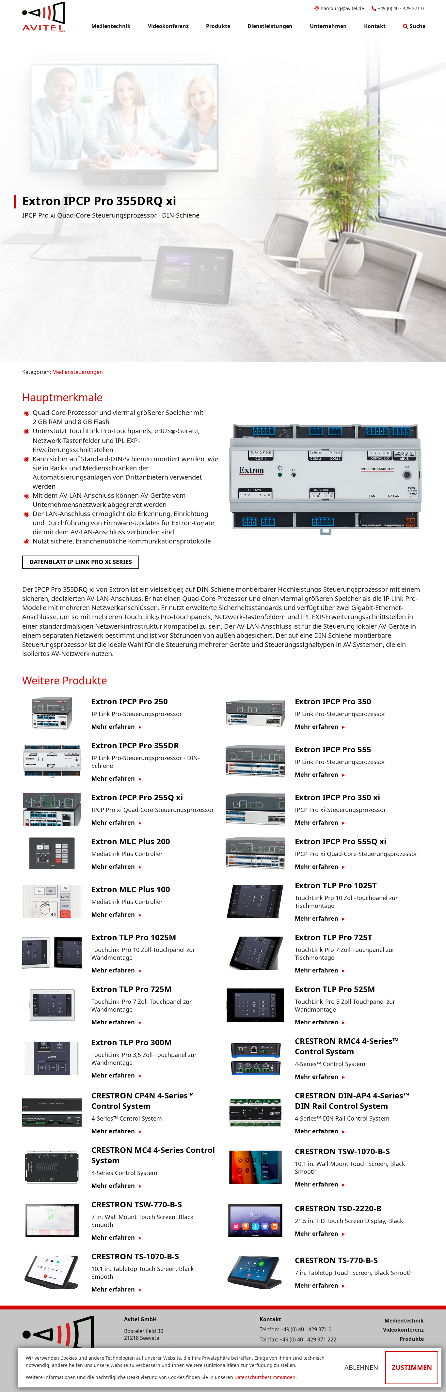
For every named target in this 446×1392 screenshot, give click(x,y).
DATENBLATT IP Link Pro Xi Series (80, 562)
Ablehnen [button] (361, 1367)
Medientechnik (404, 1320)
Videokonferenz (403, 1329)
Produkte (412, 1338)
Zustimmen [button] (412, 1367)
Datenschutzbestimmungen (264, 1377)
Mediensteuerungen (77, 371)
